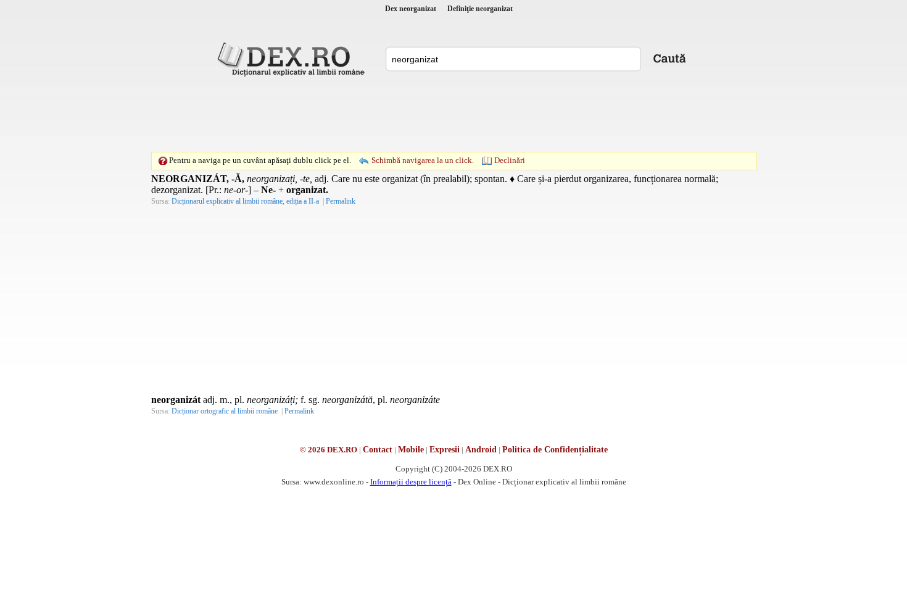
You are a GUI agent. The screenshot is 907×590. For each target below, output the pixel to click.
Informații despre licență (411, 481)
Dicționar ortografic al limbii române (225, 411)
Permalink (340, 201)
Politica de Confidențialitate (555, 449)
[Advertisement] (453, 114)
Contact (377, 449)
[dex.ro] (293, 58)
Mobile (411, 449)
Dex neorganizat (410, 8)
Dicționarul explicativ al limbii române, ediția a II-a (245, 201)
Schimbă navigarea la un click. (422, 160)
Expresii (444, 449)
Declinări (509, 160)
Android (481, 449)
